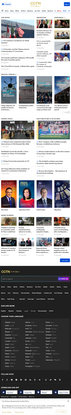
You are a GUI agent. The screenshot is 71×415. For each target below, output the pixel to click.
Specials (22, 299)
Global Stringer (36, 293)
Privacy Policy (7, 412)
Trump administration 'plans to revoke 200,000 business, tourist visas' (25, 230)
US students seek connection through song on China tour (44, 107)
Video (3, 299)
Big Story (57, 210)
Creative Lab (48, 293)
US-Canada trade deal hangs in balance (25, 250)
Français (19, 311)
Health (44, 11)
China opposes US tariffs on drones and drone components (8, 108)
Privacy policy (23, 396)
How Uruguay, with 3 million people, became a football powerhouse (52, 143)
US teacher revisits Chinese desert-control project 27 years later (15, 50)
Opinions (50, 11)
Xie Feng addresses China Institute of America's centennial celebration (15, 170)
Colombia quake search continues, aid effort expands (44, 54)
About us (31, 396)
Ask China (51, 299)
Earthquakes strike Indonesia (26, 106)
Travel (65, 287)
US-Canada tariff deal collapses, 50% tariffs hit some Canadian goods (17, 59)
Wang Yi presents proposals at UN (16, 161)
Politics (23, 11)
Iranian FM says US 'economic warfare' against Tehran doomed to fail (44, 33)
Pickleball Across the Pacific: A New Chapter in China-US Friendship (14, 152)
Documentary (25, 293)
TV (69, 11)
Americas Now (24, 210)
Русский (33, 311)
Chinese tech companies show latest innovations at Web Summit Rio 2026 (16, 143)
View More (65, 260)
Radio (65, 11)
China (12, 11)
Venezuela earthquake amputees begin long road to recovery (42, 230)
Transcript (31, 299)
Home (7, 11)
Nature (59, 287)
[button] (29, 37)
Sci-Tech (37, 11)
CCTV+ (51, 311)
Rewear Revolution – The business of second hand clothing (52, 172)
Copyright (13, 396)
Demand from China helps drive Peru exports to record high (43, 250)
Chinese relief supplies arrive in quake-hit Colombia (61, 250)
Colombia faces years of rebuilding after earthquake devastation (61, 230)
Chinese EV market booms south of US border (8, 250)
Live (59, 11)
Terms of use (5, 396)
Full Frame (41, 210)
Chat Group (10, 299)
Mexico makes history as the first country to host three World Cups (53, 152)
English (3, 311)
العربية (26, 311)
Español (11, 311)
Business (30, 11)
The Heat (4, 210)
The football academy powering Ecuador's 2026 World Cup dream (50, 162)
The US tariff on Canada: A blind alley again (17, 66)
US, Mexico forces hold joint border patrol (61, 107)
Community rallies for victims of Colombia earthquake (44, 64)
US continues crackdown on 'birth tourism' (15, 42)
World (17, 11)
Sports (3, 293)
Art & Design (58, 293)
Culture (52, 287)
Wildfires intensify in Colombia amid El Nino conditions (8, 230)
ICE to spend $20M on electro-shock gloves (43, 43)
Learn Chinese (40, 299)
